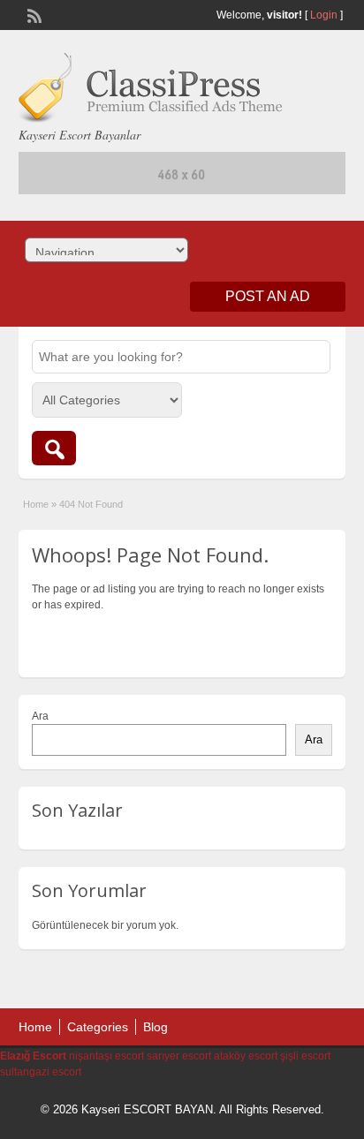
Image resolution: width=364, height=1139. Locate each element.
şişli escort (305, 1056)
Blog (155, 1027)
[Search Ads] (54, 448)
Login (323, 15)
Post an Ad (267, 296)
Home (36, 504)
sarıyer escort (179, 1056)
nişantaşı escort (106, 1056)
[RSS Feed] (33, 14)
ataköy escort (245, 1056)
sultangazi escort (40, 1072)
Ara (40, 716)
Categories (97, 1027)
